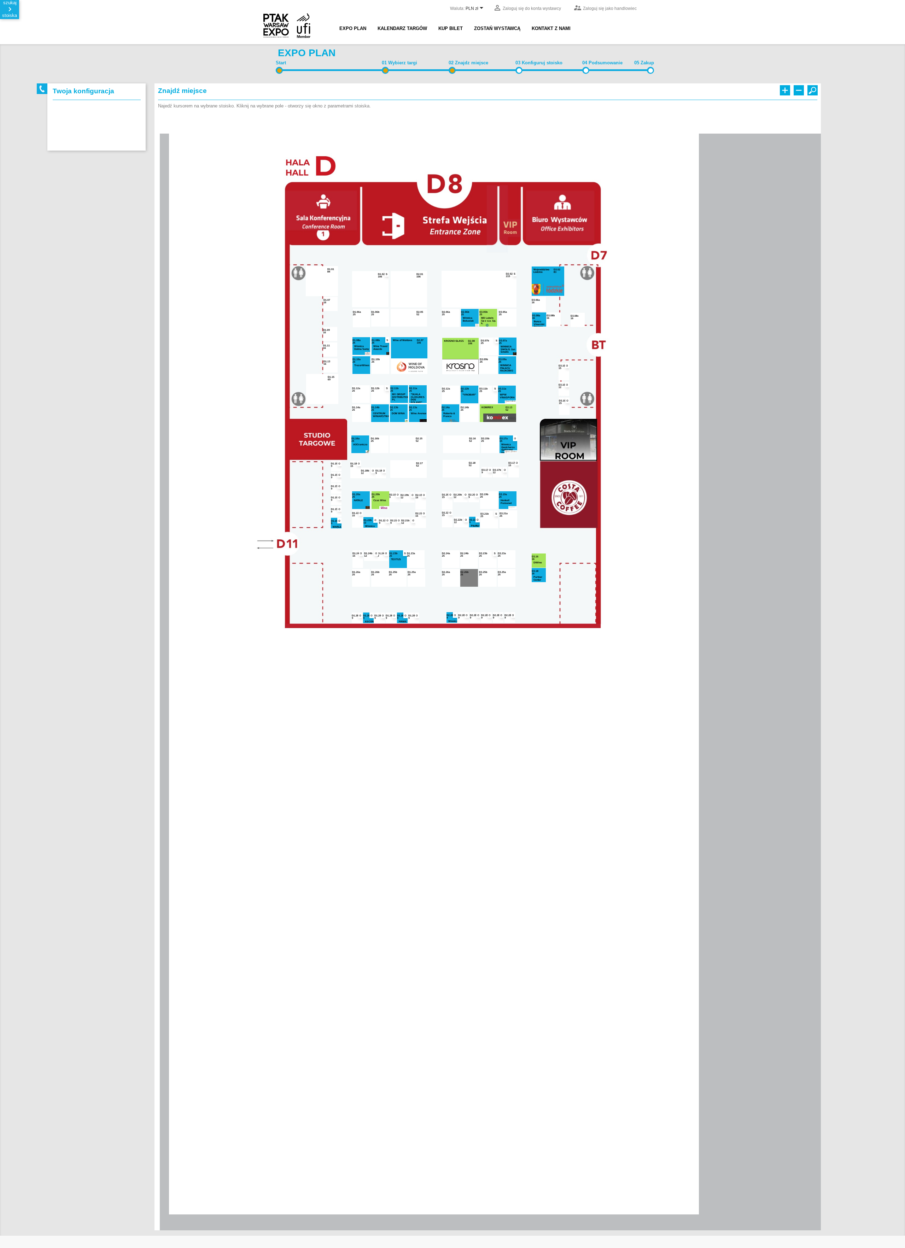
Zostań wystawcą (497, 28)
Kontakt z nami (551, 28)
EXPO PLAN (352, 28)
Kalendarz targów (402, 28)
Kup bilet (450, 28)
